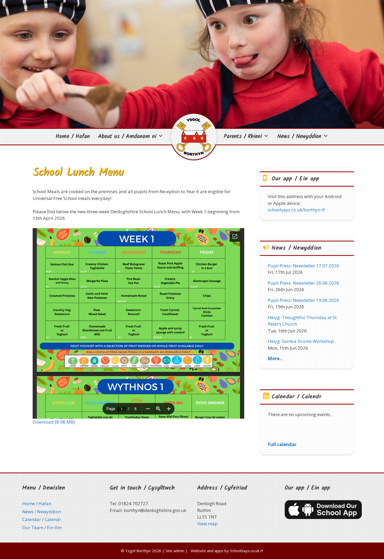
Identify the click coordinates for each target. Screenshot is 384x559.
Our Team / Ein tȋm (42, 528)
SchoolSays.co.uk (244, 550)
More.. (275, 358)
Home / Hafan (73, 136)
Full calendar (282, 444)
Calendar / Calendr (41, 519)
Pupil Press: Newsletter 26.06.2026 (303, 283)
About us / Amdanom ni (127, 136)
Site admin (175, 550)
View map (207, 524)
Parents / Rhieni (243, 136)
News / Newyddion (299, 136)
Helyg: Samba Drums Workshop (301, 341)
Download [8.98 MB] (54, 422)
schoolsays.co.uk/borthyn (294, 210)
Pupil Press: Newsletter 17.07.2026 (303, 266)
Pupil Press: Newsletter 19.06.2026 (303, 300)
